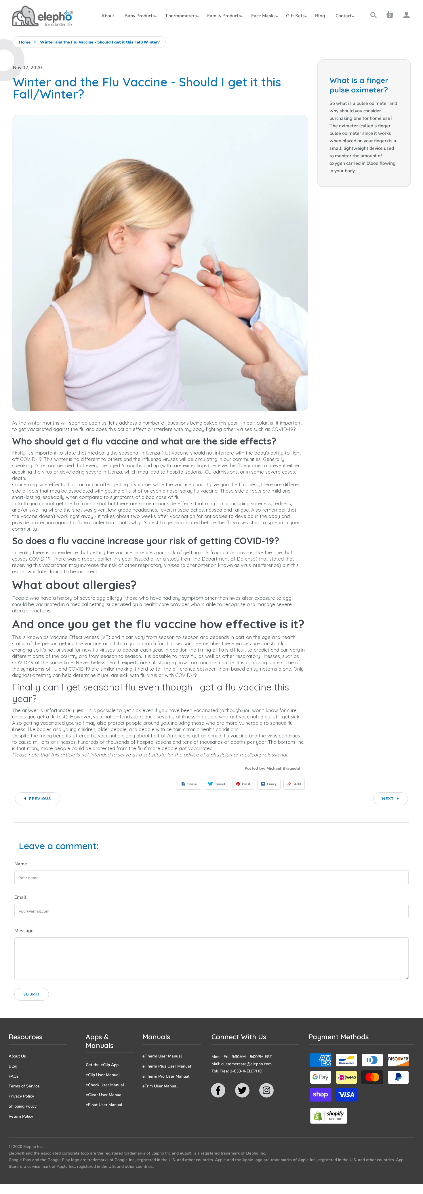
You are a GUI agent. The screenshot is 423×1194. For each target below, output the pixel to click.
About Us (17, 1056)
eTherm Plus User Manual (166, 1066)
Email (20, 897)
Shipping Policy (23, 1106)
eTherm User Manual (162, 1056)
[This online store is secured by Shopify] (328, 1122)
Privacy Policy (21, 1096)
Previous (40, 798)
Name (20, 864)
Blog (320, 16)
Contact (344, 16)
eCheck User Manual (105, 1085)
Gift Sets (295, 16)
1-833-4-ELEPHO (246, 1071)
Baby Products (140, 16)
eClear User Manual (104, 1095)
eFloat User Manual (104, 1105)
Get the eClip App (102, 1065)
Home (25, 42)
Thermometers (181, 16)
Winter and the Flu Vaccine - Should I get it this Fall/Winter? (100, 42)
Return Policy (21, 1116)
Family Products (224, 16)
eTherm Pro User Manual (165, 1076)
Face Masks (263, 16)
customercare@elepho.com (246, 1064)
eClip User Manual (103, 1075)
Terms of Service (24, 1086)
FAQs (14, 1076)
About (107, 16)
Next (388, 798)
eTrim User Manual (160, 1086)
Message (24, 931)
